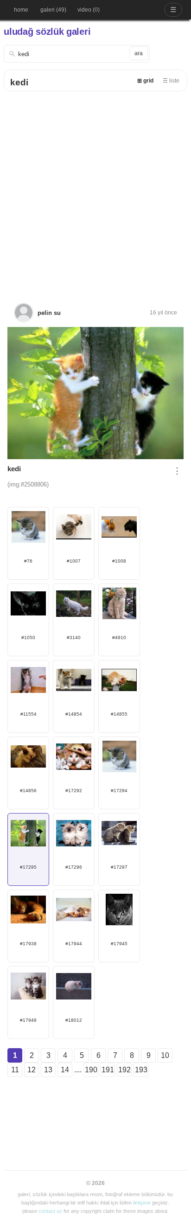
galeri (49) (53, 9)
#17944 (73, 943)
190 (91, 1070)
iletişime (142, 1202)
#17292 (73, 790)
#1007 (74, 561)
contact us (50, 1211)
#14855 (119, 714)
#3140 (74, 637)
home (21, 9)
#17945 (119, 943)
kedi (19, 82)
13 (48, 1070)
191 (108, 1070)
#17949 (28, 1020)
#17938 (28, 943)
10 (165, 1055)
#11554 (28, 714)
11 (15, 1070)
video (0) (88, 9)
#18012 (73, 1020)
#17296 (73, 867)
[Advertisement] (95, 191)
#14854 (73, 714)
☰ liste (171, 80)
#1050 (28, 637)
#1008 (119, 561)
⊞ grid (145, 80)
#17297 (119, 867)
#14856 (28, 790)
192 (124, 1070)
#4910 (119, 637)
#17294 (119, 790)
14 (65, 1070)
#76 (28, 561)
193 (141, 1070)
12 (31, 1070)
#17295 (28, 867)
